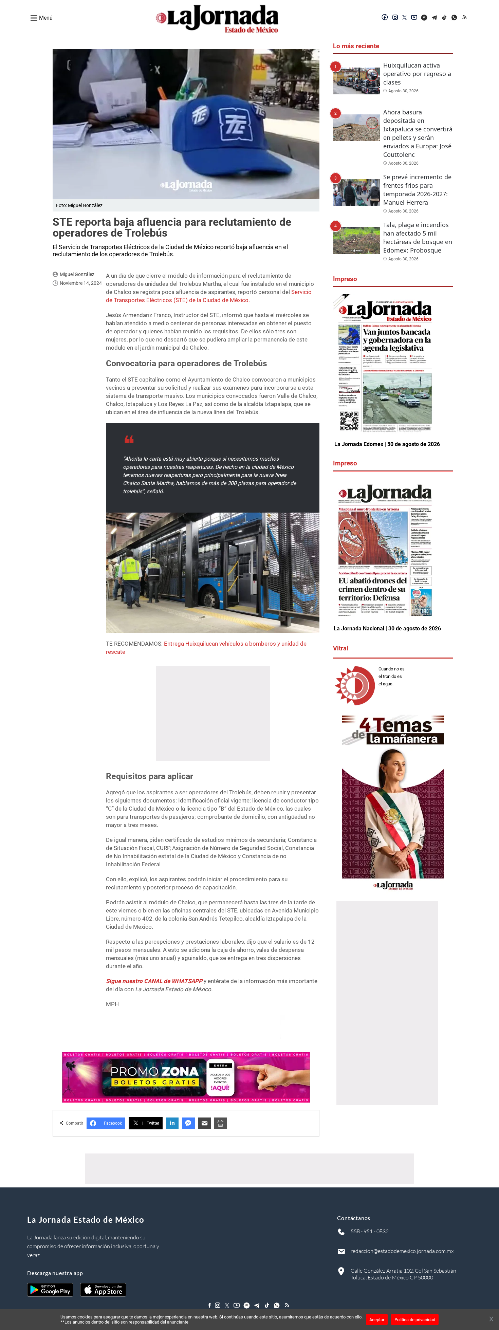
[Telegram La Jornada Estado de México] (434, 18)
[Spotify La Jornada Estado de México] (424, 18)
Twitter (150, 1123)
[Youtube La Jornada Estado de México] (414, 18)
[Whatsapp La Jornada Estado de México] (454, 18)
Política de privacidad (414, 1319)
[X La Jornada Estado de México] (404, 18)
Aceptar (376, 1319)
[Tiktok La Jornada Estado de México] (444, 18)
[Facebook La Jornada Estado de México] (385, 18)
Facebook (110, 1123)
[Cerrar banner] (491, 1319)
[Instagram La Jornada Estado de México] (395, 18)
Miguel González (77, 274)
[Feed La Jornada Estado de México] (465, 18)
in (172, 1123)
